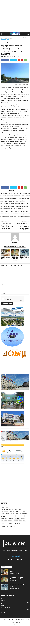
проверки (10, 520)
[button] (27, 33)
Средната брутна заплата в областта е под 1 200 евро (15, 257)
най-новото (3, 518)
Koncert (12, 507)
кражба (18, 515)
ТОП (8, 39)
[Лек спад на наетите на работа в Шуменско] (5, 252)
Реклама (18, 622)
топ (6, 523)
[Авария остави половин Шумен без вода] (24, 252)
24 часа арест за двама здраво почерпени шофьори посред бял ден (7, 225)
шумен (16, 523)
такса (24, 520)
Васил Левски (14, 509)
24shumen (5, 507)
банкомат (8, 513)
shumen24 (17, 507)
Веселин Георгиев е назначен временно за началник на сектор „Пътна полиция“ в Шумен (23, 226)
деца (3, 516)
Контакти (12, 622)
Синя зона (23, 511)
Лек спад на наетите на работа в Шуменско (5, 257)
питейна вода (4, 520)
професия (16, 520)
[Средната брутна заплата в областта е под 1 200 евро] (15, 252)
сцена (20, 520)
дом (1, 37)
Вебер (20, 509)
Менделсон (12, 511)
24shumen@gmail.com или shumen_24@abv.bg (18, 555)
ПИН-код (17, 511)
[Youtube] (21, 559)
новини (17, 518)
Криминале (3, 603)
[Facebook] (8, 559)
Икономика (13, 255)
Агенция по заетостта (5, 509)
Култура (3, 612)
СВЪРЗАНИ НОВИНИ (10, 246)
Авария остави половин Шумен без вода (24, 257)
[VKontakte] (18, 559)
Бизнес (2, 255)
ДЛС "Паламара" (4, 511)
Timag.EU (26, 624)
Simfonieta (23, 507)
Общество (5, 37)
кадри (14, 515)
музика (26, 515)
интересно (9, 515)
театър (2, 523)
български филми (14, 513)
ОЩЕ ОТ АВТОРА (20, 246)
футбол (10, 523)
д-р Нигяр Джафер (23, 513)
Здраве (2, 605)
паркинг (22, 518)
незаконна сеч (10, 518)
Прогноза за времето (5, 607)
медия (22, 515)
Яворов (2, 513)
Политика (3, 610)
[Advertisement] (15, 16)
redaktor (4, 56)
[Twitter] (12, 559)
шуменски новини (8, 526)
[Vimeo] (15, 559)
